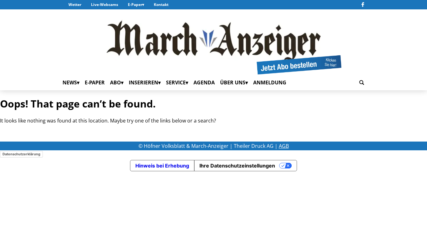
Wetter (74, 4)
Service (176, 82)
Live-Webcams (104, 4)
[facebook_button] (363, 4)
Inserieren (143, 82)
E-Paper (135, 4)
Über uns (232, 82)
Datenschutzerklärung (21, 154)
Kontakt (161, 4)
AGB (284, 145)
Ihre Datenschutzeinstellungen (237, 165)
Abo (115, 82)
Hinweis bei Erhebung (162, 165)
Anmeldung (269, 82)
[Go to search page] (362, 83)
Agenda (204, 82)
